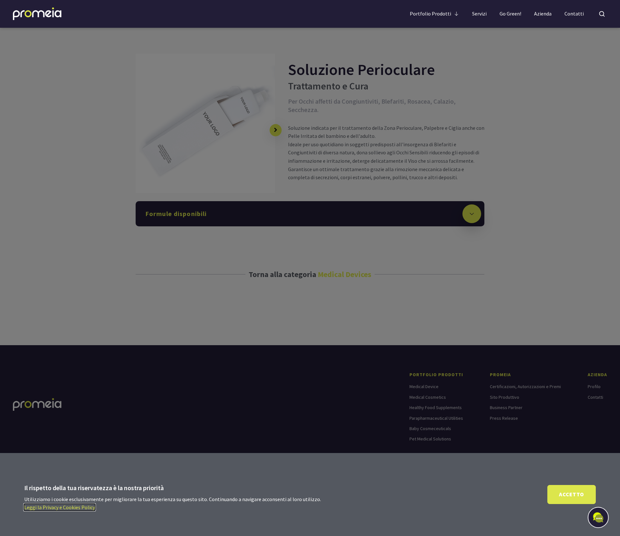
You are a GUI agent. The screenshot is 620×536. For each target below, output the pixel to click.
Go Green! (510, 13)
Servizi (479, 13)
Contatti (574, 13)
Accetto (571, 494)
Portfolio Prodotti (430, 13)
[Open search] (602, 13)
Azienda (543, 13)
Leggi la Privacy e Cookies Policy (59, 507)
